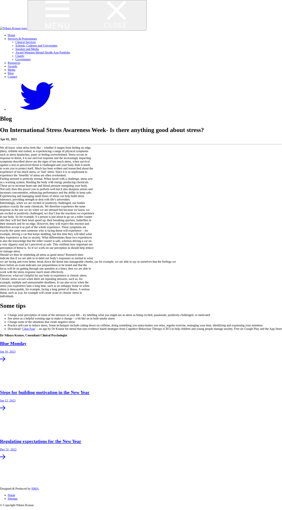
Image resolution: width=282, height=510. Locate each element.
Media (11, 69)
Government (23, 59)
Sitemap (12, 498)
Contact (12, 76)
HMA (35, 488)
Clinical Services (25, 42)
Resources (14, 62)
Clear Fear (28, 328)
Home (11, 35)
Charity (19, 56)
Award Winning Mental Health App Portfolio (42, 52)
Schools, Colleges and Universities (36, 45)
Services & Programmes (22, 38)
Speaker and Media (27, 49)
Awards (12, 66)
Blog (11, 73)
